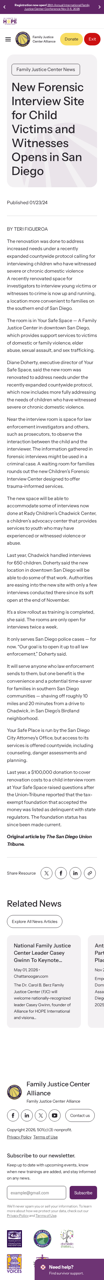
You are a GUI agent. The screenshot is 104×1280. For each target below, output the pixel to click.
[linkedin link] (27, 1115)
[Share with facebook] (61, 873)
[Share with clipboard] (90, 873)
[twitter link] (41, 1115)
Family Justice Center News (45, 69)
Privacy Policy (19, 1136)
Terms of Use (45, 1136)
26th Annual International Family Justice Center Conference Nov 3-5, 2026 (57, 7)
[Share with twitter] (46, 873)
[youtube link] (55, 1115)
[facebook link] (13, 1115)
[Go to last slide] (4, 6)
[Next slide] (99, 6)
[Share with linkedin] (75, 873)
